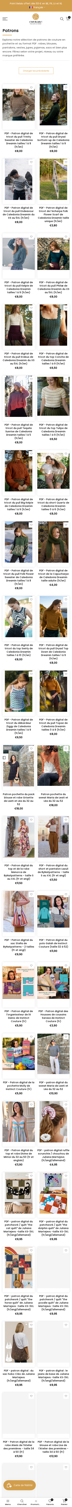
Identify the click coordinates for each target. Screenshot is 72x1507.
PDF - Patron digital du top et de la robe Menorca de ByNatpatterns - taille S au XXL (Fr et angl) (18, 872)
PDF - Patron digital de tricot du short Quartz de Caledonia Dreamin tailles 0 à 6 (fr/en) (53, 504)
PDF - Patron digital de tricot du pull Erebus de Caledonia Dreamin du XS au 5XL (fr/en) (18, 358)
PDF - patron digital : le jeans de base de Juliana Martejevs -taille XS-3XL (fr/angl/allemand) (53, 1375)
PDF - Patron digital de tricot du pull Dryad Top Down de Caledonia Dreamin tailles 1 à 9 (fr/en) (53, 651)
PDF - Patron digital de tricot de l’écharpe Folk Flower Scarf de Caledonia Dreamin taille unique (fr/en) (53, 214)
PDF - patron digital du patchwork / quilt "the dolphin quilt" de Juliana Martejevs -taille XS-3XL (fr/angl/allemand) (53, 1228)
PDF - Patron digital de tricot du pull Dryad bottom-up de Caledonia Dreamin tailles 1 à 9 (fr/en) (53, 140)
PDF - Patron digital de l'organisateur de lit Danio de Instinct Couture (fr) (19, 1016)
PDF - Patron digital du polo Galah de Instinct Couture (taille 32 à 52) (53, 943)
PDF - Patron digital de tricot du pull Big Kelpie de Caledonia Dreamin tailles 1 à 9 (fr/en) (18, 504)
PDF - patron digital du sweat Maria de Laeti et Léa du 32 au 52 (53, 1086)
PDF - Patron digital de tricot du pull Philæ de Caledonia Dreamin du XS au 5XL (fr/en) (53, 287)
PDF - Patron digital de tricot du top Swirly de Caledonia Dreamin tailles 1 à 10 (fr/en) (19, 650)
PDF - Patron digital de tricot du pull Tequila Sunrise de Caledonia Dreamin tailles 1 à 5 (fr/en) (19, 431)
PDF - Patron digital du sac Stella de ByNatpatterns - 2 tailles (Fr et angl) (18, 945)
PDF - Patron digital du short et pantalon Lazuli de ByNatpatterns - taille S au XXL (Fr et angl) (53, 870)
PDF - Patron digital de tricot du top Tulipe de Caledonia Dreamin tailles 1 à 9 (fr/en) (53, 429)
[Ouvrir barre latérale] (4, 758)
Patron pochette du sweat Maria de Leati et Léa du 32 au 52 (53, 798)
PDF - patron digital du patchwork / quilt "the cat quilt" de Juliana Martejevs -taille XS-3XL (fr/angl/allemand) (19, 1228)
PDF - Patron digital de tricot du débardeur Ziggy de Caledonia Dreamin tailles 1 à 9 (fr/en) (19, 726)
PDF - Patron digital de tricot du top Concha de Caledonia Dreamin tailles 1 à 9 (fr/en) (53, 358)
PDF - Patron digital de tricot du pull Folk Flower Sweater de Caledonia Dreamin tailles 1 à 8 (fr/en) (18, 577)
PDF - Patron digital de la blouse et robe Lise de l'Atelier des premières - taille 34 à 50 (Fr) (53, 1447)
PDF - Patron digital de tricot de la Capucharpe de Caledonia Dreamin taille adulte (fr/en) (53, 575)
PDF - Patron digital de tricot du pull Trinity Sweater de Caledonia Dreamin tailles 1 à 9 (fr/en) (19, 140)
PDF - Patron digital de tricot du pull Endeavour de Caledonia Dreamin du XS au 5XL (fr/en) (18, 212)
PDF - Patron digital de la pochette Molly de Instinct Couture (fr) (18, 1086)
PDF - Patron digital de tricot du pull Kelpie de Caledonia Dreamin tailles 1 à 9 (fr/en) (19, 287)
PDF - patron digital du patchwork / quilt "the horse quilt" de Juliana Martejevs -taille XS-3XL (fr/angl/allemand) (19, 1302)
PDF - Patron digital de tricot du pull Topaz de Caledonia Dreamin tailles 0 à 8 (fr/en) (53, 724)
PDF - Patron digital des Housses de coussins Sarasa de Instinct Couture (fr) (53, 1016)
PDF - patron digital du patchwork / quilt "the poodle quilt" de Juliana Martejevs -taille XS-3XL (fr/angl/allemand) (53, 1302)
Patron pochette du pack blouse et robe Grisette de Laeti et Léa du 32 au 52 (18, 799)
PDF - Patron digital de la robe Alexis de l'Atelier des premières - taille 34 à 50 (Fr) (18, 1447)
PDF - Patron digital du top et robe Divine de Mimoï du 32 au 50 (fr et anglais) (19, 1155)
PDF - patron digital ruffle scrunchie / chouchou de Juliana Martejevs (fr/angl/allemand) (53, 1155)
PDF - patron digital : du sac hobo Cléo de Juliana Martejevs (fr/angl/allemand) (19, 1375)
